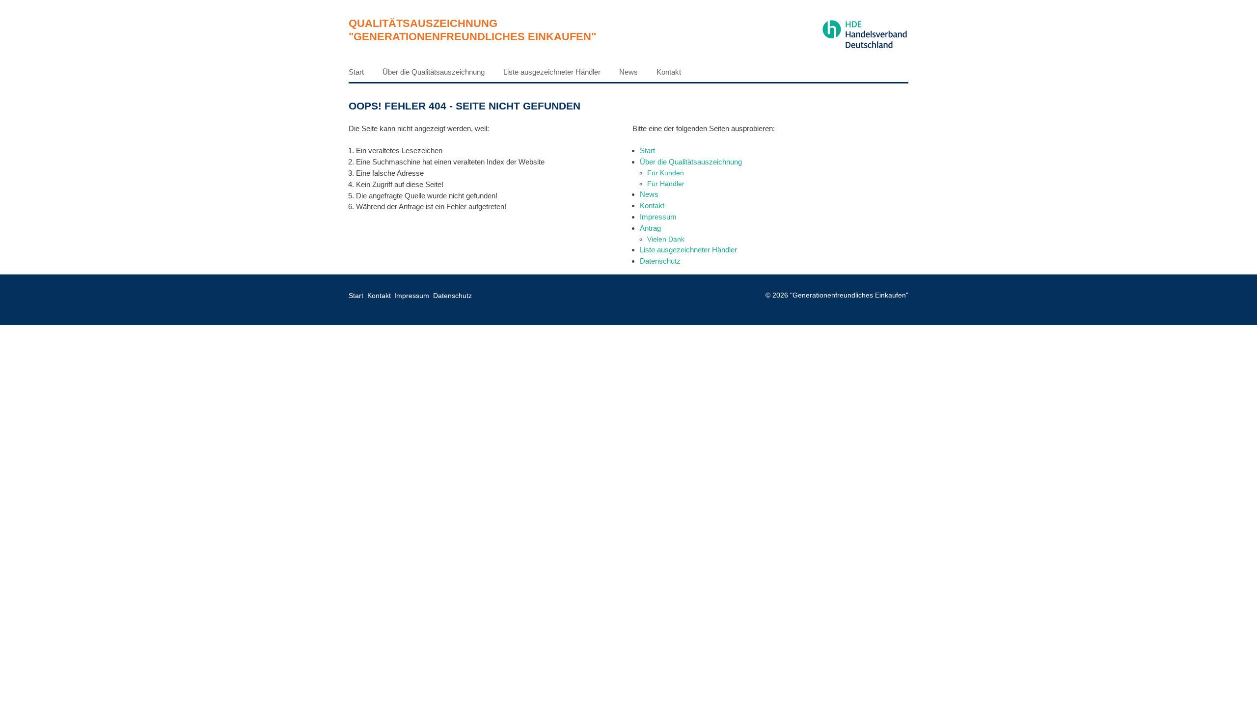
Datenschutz (660, 261)
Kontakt (668, 72)
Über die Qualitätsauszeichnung (434, 72)
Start (356, 72)
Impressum (658, 217)
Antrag (650, 228)
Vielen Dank (665, 239)
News (628, 72)
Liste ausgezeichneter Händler (552, 72)
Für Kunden (665, 173)
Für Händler (665, 184)
